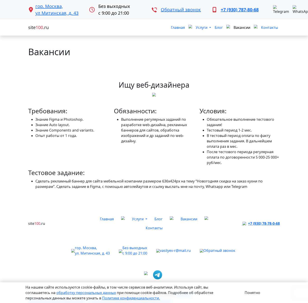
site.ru (38, 27)
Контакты (269, 27)
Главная (178, 27)
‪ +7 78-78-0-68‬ (261, 223)
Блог (219, 27)
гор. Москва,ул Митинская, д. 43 (56, 9)
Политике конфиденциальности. (131, 298)
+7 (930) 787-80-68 (240, 10)
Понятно (252, 292)
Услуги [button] (202, 27)
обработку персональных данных (86, 292)
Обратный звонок (181, 10)
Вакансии (242, 27)
